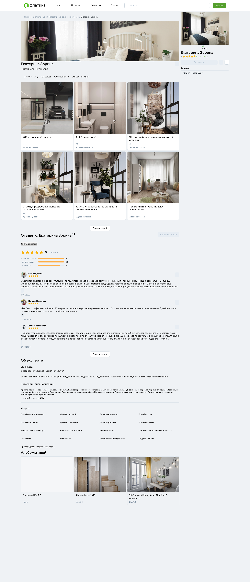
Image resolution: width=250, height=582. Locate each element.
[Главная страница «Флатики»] (34, 5)
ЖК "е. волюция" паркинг (38, 137)
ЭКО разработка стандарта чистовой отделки (151, 138)
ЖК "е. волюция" (86, 137)
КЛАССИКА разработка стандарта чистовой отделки (96, 208)
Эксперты (37, 17)
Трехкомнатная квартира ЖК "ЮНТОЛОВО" (146, 208)
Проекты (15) (30, 76)
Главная (28, 17)
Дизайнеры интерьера (69, 17)
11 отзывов (202, 56)
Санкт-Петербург (50, 17)
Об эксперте (61, 76)
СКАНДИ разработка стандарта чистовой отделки (41, 208)
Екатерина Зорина (89, 17)
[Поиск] (127, 5)
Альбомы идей (80, 76)
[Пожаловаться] (177, 63)
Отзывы (46, 76)
